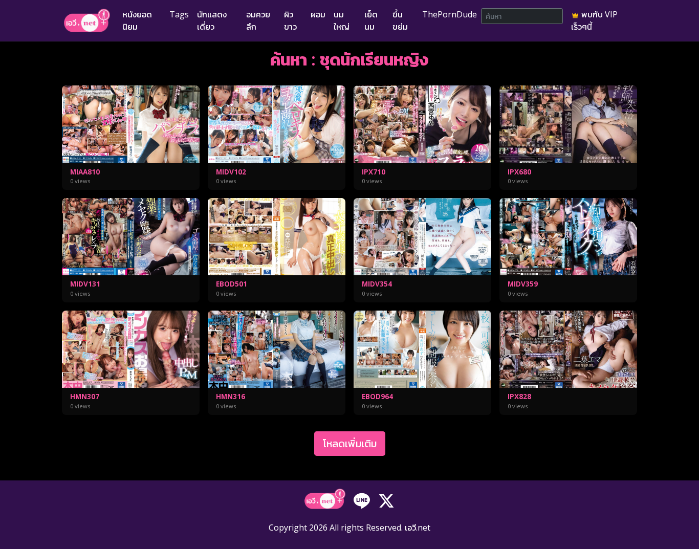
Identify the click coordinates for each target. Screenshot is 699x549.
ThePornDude (449, 14)
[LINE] (362, 500)
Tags (179, 14)
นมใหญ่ (342, 20)
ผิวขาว (290, 20)
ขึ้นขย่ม (400, 20)
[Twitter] (386, 500)
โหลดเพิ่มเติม (350, 443)
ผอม (318, 14)
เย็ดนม (371, 20)
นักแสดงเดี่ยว (212, 20)
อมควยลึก (258, 20)
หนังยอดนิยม (137, 20)
